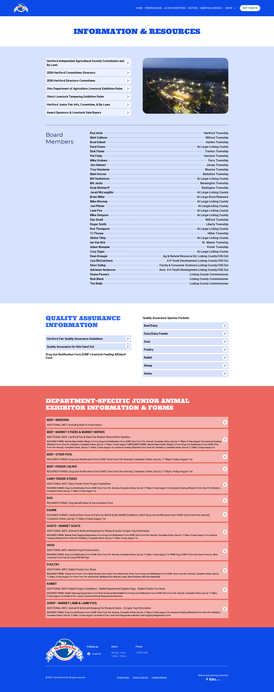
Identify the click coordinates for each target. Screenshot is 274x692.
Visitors (193, 8)
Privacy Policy (123, 677)
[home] (21, 8)
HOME (139, 8)
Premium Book (153, 8)
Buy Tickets (250, 8)
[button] (230, 8)
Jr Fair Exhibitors (174, 8)
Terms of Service (140, 677)
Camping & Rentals (211, 8)
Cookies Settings (159, 677)
